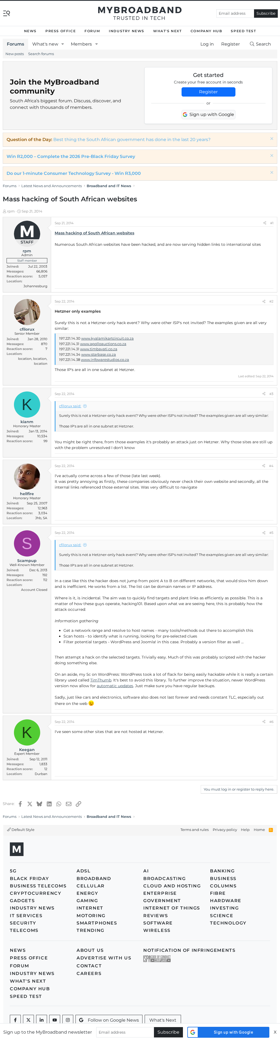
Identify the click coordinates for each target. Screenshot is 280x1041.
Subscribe (265, 13)
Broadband (94, 878)
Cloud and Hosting (172, 886)
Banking (222, 871)
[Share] (264, 223)
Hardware (225, 900)
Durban (41, 774)
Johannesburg (35, 286)
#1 (271, 223)
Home (259, 829)
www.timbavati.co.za (98, 349)
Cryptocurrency (35, 893)
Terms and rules (194, 829)
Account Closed (34, 590)
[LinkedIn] (41, 1020)
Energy (87, 893)
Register (208, 91)
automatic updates (115, 685)
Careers (89, 973)
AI (146, 871)
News (30, 31)
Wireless (157, 930)
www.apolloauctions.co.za (103, 344)
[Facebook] (15, 1020)
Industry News (126, 31)
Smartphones (97, 923)
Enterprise (160, 893)
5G (13, 871)
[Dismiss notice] (271, 139)
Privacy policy (225, 829)
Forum (92, 31)
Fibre (218, 893)
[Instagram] (67, 1020)
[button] (63, 44)
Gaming (87, 900)
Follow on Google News (113, 1020)
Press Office (60, 31)
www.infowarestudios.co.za (105, 359)
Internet (90, 908)
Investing (224, 908)
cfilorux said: (70, 406)
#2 (271, 301)
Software (158, 923)
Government (162, 900)
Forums (15, 44)
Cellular (91, 886)
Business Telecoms (38, 886)
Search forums (41, 54)
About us (90, 950)
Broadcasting (164, 878)
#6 (271, 722)
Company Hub (206, 31)
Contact (89, 965)
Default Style (22, 829)
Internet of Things (171, 908)
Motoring (91, 915)
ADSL (84, 871)
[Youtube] (54, 1020)
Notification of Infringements (189, 950)
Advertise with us (104, 958)
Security (23, 923)
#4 (271, 466)
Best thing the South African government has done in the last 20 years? (132, 139)
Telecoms (24, 930)
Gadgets (22, 900)
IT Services (26, 915)
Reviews (155, 915)
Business (223, 878)
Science (221, 915)
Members (81, 44)
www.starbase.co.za (98, 354)
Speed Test (243, 31)
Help (245, 829)
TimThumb (100, 680)
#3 (271, 394)
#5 (271, 533)
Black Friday (29, 878)
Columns (223, 886)
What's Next (167, 31)
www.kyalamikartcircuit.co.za (107, 338)
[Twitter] (28, 1020)
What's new (45, 44)
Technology (228, 923)
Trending (90, 930)
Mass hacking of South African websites (94, 233)
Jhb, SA (41, 518)
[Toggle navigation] (6, 13)
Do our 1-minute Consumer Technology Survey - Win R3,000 (74, 173)
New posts (14, 54)
